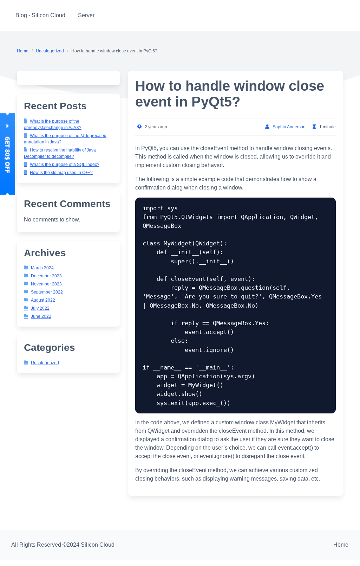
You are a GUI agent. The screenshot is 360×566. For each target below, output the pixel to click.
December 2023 (46, 276)
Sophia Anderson (289, 126)
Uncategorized (50, 51)
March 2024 (42, 267)
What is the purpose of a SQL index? (64, 164)
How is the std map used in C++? (61, 172)
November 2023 (46, 284)
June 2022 (41, 316)
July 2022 (40, 308)
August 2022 (43, 300)
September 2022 (47, 292)
